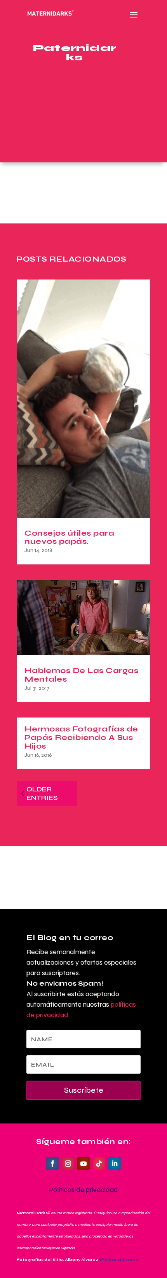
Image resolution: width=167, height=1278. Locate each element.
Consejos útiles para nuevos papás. (69, 537)
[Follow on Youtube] (83, 1163)
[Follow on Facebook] (52, 1163)
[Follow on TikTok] (99, 1163)
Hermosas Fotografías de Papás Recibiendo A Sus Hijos (81, 737)
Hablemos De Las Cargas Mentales (81, 675)
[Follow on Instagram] (68, 1163)
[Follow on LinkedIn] (114, 1163)
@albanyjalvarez (119, 1259)
